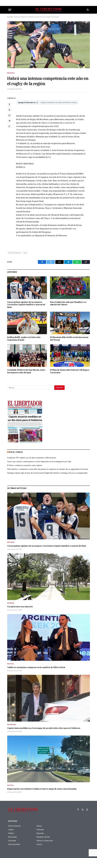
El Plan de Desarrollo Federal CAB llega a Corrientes (69, 371)
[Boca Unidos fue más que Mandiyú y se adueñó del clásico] (70, 287)
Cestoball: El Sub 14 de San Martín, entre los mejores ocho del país (26, 371)
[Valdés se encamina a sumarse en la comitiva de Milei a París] (48, 637)
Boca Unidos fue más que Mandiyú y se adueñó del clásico (68, 303)
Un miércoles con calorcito (20, 606)
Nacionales (11, 724)
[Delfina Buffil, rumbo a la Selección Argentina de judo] (27, 323)
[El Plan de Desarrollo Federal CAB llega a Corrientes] (70, 355)
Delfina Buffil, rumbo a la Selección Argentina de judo (23, 338)
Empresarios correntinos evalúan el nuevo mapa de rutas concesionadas (42, 789)
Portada (10, 17)
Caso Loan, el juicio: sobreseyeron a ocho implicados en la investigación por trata (39, 462)
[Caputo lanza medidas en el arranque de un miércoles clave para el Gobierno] (48, 698)
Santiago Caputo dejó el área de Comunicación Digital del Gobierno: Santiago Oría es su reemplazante (47, 473)
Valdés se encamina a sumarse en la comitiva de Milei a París (36, 667)
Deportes (10, 73)
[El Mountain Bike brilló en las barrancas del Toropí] (70, 323)
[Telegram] (9, 121)
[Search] (87, 9)
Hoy (25, 253)
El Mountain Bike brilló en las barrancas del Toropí (69, 338)
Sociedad (10, 603)
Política (10, 664)
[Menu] (9, 9)
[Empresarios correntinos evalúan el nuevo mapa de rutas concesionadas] (48, 759)
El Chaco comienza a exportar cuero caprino (24, 465)
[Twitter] (9, 110)
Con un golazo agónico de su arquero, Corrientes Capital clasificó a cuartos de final (26, 304)
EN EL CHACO (16, 452)
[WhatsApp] (9, 126)
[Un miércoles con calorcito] (48, 576)
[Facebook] (9, 104)
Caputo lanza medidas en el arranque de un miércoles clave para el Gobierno (43, 728)
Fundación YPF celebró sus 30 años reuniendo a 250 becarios (31, 458)
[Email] (9, 115)
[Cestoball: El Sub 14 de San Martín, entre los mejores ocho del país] (27, 355)
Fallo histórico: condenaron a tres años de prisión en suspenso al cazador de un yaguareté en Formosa (47, 469)
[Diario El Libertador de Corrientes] (48, 10)
